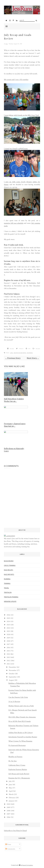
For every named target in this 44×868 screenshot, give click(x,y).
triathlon (8, 592)
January (11, 801)
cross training (9, 565)
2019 (8, 638)
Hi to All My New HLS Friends (19, 721)
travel (6, 588)
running (30, 353)
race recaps (8, 570)
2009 (8, 807)
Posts (9, 844)
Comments (11, 849)
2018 (8, 641)
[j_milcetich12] (9, 536)
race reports (9, 574)
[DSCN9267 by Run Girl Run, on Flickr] (22, 215)
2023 (8, 625)
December (12, 667)
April (11, 791)
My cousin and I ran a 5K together (16, 79)
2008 (8, 811)
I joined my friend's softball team (16, 148)
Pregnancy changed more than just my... (14, 424)
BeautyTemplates (27, 865)
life (11, 353)
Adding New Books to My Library (20, 732)
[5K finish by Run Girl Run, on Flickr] (22, 110)
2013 (8, 657)
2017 (8, 644)
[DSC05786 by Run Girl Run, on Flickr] (22, 176)
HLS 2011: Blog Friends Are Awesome (22, 717)
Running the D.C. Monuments (19, 778)
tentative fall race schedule (13, 223)
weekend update (10, 601)
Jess (7, 44)
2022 (8, 628)
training (7, 583)
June (10, 784)
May (10, 788)
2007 (8, 814)
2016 (8, 647)
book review (8, 561)
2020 (8, 634)
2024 (8, 621)
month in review (20, 353)
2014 (8, 654)
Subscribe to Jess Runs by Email (15, 830)
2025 (8, 618)
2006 (8, 817)
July (10, 781)
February (12, 797)
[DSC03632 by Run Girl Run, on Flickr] (22, 143)
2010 (8, 804)
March (11, 794)
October (12, 673)
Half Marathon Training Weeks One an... (14, 400)
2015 (8, 651)
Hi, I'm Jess (12, 761)
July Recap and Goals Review (18, 774)
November (12, 670)
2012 (8, 660)
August (11, 680)
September (13, 677)
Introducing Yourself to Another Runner (22, 737)
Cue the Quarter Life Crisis (18, 697)
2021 (8, 631)
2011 (8, 664)
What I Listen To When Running (20, 741)
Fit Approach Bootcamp (17, 745)
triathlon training (11, 597)
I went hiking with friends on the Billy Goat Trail (21, 115)
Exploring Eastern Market (17, 769)
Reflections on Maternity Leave (14, 449)
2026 (8, 615)
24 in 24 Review (14, 701)
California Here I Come (16, 765)
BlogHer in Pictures (15, 757)
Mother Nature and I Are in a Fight (21, 706)
